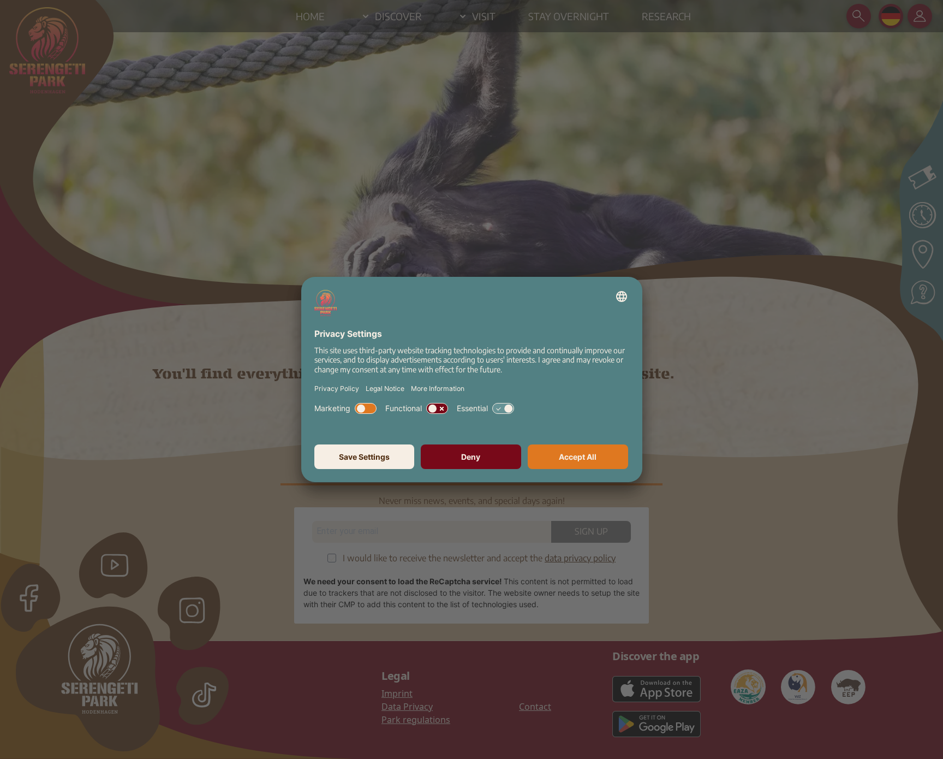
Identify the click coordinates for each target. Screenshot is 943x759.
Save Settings (364, 456)
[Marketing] (366, 408)
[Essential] (503, 408)
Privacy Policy (336, 388)
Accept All (577, 456)
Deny (470, 456)
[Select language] (621, 296)
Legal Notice (385, 388)
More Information (437, 388)
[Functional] (437, 408)
